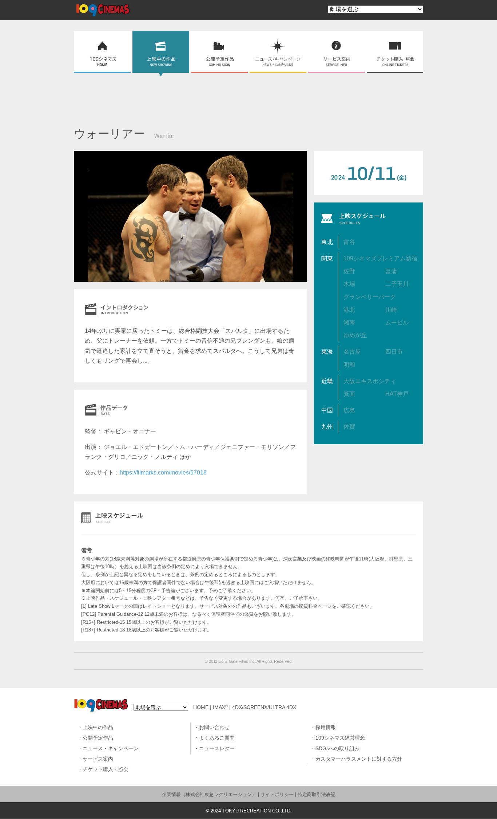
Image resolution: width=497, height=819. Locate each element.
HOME (200, 707)
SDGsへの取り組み (337, 748)
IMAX (220, 707)
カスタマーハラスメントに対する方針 (358, 759)
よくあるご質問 (217, 738)
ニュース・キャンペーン (111, 748)
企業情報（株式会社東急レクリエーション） (209, 794)
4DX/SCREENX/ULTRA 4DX (264, 707)
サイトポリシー (277, 794)
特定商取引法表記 (316, 794)
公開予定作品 (98, 738)
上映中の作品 (98, 727)
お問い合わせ (214, 727)
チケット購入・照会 (105, 769)
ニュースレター (217, 748)
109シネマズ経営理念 (340, 738)
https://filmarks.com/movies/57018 (163, 472)
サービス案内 (98, 759)
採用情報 (325, 727)
